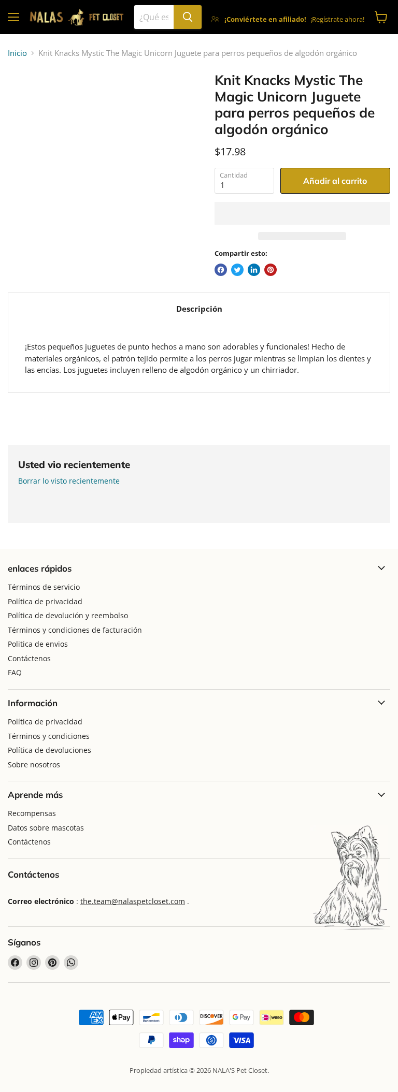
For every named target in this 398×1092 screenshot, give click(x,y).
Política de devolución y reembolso (68, 615)
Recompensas (32, 813)
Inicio (17, 53)
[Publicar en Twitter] (237, 270)
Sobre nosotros (34, 764)
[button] (302, 213)
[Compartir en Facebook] (221, 270)
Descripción (199, 308)
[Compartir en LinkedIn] (254, 270)
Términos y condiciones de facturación (75, 630)
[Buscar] (188, 17)
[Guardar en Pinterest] (270, 270)
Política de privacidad (45, 601)
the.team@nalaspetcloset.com (132, 901)
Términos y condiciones (49, 736)
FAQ (15, 672)
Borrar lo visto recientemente (69, 481)
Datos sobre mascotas (46, 828)
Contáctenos (29, 658)
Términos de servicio (44, 587)
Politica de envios (38, 644)
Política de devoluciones (49, 750)
